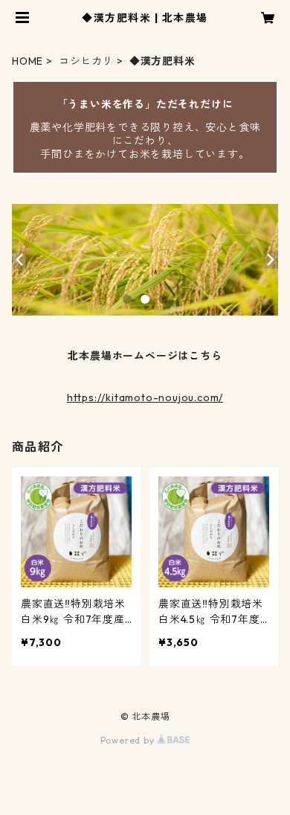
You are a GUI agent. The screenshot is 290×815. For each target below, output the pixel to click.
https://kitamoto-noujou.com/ (145, 397)
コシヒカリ (86, 61)
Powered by (129, 740)
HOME (27, 61)
